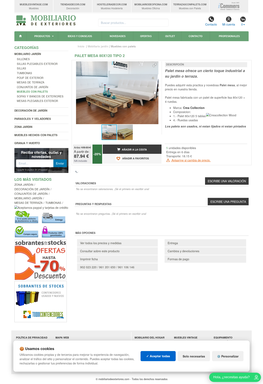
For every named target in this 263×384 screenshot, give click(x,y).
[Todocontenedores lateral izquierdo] (40, 301)
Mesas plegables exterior (37, 101)
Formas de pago (178, 259)
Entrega (173, 243)
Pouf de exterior (30, 78)
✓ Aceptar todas (158, 356)
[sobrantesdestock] (40, 259)
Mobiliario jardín (27, 54)
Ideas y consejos (80, 36)
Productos (42, 36)
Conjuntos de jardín (32, 87)
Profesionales (229, 36)
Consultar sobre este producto (100, 251)
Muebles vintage (185, 337)
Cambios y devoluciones (183, 251)
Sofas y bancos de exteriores (40, 96)
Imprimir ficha (89, 259)
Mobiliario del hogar (150, 337)
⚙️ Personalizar (228, 356)
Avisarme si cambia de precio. (191, 160)
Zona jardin (23, 127)
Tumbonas (24, 73)
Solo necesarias (194, 356)
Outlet (170, 36)
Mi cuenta (228, 24)
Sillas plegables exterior (37, 64)
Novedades (118, 36)
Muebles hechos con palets (36, 135)
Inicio (81, 46)
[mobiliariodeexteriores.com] (46, 20)
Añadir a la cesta (134, 149)
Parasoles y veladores (32, 119)
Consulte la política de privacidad (31, 169)
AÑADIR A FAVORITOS (135, 158)
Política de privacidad (31, 337)
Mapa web (62, 337)
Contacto (211, 24)
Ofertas (146, 36)
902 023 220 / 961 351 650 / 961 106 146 (107, 267)
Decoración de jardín (30, 110)
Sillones (23, 59)
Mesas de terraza (30, 82)
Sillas (21, 68)
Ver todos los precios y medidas (100, 243)
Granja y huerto (27, 143)
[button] (154, 65)
